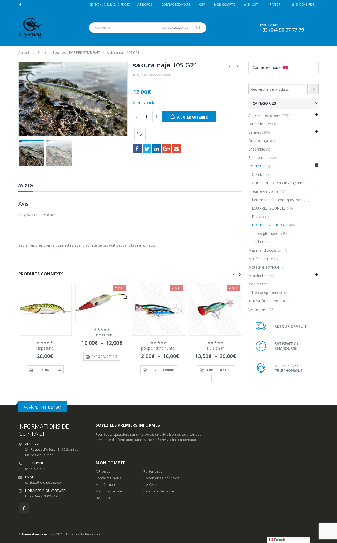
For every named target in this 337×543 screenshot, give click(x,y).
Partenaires (152, 471)
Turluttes (260, 241)
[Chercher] (199, 28)
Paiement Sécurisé (158, 491)
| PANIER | (275, 4)
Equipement (258, 157)
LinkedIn (156, 148)
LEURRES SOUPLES (269, 208)
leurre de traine (265, 191)
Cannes (254, 132)
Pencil (257, 216)
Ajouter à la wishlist (45, 378)
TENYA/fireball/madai (267, 300)
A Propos (145, 4)
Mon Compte (224, 4)
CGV (202, 4)
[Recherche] (314, 89)
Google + (166, 148)
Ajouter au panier (192, 117)
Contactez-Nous (176, 4)
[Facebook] (20, 4)
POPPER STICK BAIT (270, 224)
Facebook (137, 148)
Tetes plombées (266, 233)
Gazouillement (147, 148)
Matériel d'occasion (265, 250)
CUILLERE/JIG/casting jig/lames (279, 182)
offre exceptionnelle (265, 292)
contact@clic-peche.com (44, 482)
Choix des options (48, 369)
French (279, 540)
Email (176, 148)
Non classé (258, 284)
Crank (257, 174)
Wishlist (251, 4)
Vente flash (258, 309)
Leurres (254, 165)
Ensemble (256, 149)
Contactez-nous (270, 67)
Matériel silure (260, 258)
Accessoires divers (264, 115)
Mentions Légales (110, 491)
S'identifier (305, 4)
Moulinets (257, 275)
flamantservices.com (38, 534)
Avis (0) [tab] (25, 185)
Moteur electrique (263, 267)
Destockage (258, 140)
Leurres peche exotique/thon (277, 199)
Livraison (103, 498)
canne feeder (259, 123)
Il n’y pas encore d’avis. (153, 74)
